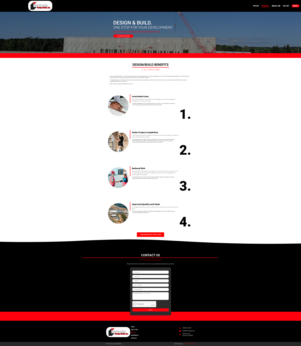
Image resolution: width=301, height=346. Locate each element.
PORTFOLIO (256, 6)
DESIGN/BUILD (265, 6)
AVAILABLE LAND (276, 6)
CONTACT (134, 338)
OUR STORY (286, 6)
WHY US (133, 332)
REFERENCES (135, 335)
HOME (133, 326)
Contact (295, 6)
